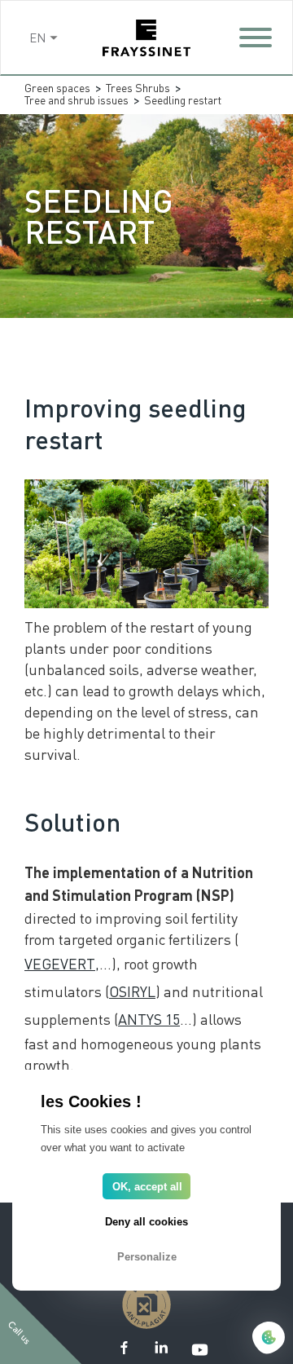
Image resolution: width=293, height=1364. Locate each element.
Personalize (147, 1257)
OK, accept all (147, 1187)
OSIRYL (132, 991)
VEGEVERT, (61, 963)
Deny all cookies (146, 1222)
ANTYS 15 (149, 1018)
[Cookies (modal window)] (268, 1338)
